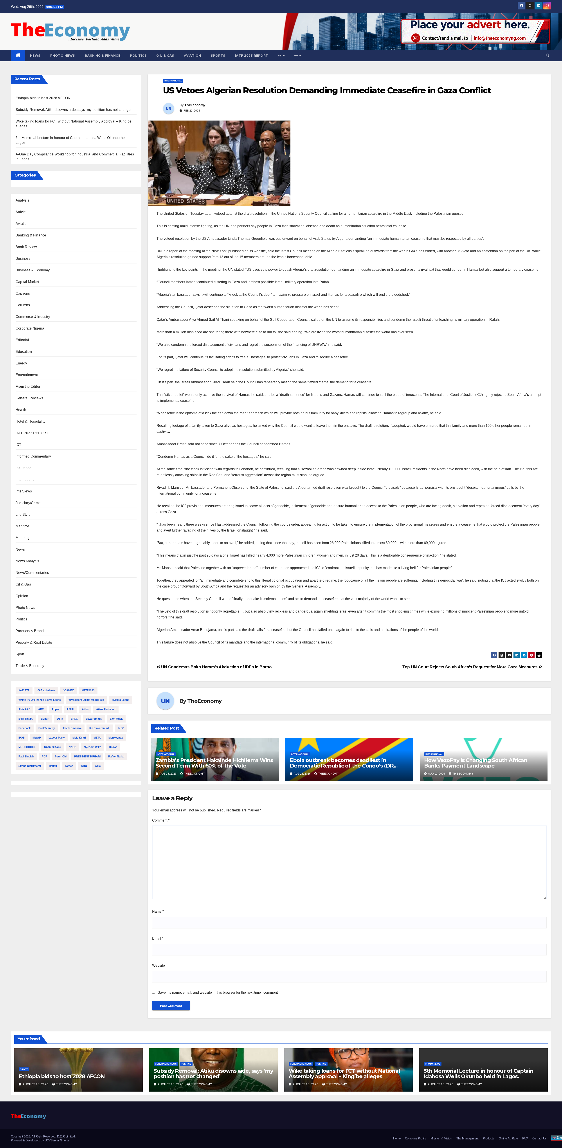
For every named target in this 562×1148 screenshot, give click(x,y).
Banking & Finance (103, 56)
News (35, 56)
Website (158, 965)
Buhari (45, 718)
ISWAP (36, 737)
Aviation (192, 56)
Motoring (23, 538)
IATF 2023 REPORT (251, 56)
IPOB (21, 737)
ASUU (70, 709)
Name (158, 911)
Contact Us (539, 1138)
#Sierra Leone (120, 699)
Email (157, 938)
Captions (23, 293)
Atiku (85, 709)
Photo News (62, 56)
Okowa (113, 747)
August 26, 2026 (36, 1084)
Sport (20, 654)
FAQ (525, 1138)
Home (397, 1138)
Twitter (69, 766)
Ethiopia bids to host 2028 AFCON (43, 98)
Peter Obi (61, 756)
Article (21, 212)
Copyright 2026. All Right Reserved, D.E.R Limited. (43, 1136)
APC (41, 709)
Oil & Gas (165, 56)
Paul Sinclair (26, 756)
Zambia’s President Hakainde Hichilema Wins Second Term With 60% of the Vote (214, 763)
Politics (138, 56)
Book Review (26, 247)
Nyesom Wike (92, 747)
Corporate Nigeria (30, 328)
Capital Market (27, 282)
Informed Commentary (33, 456)
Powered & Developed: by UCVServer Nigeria (40, 1140)
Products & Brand (30, 631)
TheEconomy (194, 105)
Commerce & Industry (33, 317)
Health (21, 410)
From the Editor (28, 386)
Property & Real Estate (34, 642)
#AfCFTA (24, 690)
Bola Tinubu (25, 718)
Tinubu (53, 766)
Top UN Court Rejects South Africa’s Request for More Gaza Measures (470, 667)
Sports (218, 56)
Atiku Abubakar (106, 709)
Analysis (22, 200)
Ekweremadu (94, 718)
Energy (21, 363)
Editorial (22, 340)
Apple (55, 709)
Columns (23, 305)
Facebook (24, 728)
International (26, 479)
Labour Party (57, 737)
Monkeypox (115, 737)
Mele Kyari (79, 737)
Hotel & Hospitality (30, 421)
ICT (19, 445)
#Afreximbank (46, 690)
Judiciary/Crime (28, 503)
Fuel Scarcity (46, 728)
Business (23, 258)
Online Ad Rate (508, 1138)
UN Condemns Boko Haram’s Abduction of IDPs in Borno (216, 667)
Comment (160, 820)
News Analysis (27, 561)
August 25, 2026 (441, 1084)
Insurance (23, 468)
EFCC (74, 718)
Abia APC (24, 709)
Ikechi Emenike (72, 728)
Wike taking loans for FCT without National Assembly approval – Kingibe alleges (344, 1074)
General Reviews (29, 398)
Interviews (24, 491)
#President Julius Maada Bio (86, 699)
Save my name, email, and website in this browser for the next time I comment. (218, 992)
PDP (44, 756)
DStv (60, 718)
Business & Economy (33, 270)
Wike (98, 766)
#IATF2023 (88, 690)
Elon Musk (116, 718)
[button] (547, 55)
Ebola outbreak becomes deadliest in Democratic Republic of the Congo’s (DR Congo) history (341, 765)
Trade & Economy (30, 666)
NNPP (72, 747)
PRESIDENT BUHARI (87, 756)
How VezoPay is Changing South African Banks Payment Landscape (475, 763)
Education (24, 351)
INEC (121, 728)
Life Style (23, 514)
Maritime (22, 526)
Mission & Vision (441, 1138)
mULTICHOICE (27, 747)
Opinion (22, 596)
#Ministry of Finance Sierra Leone (39, 699)
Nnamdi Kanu (52, 747)
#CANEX (68, 690)
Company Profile (415, 1138)
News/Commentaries (32, 573)
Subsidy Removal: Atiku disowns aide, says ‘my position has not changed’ (74, 110)
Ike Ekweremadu (99, 728)
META (97, 737)
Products (488, 1138)
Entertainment (27, 375)
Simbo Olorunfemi (29, 766)
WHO (84, 766)
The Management (467, 1138)
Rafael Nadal (116, 756)
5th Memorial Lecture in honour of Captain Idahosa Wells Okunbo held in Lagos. (478, 1074)
